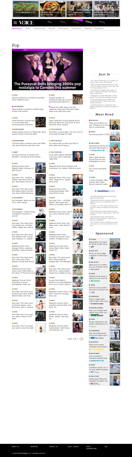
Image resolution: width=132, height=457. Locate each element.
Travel (93, 273)
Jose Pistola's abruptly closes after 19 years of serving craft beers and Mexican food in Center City (103, 91)
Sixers (93, 177)
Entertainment (18, 129)
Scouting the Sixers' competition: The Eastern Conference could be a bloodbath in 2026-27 (104, 106)
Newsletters (99, 28)
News (50, 21)
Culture (76, 22)
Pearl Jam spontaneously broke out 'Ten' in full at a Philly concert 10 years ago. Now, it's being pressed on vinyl (104, 86)
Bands (15, 152)
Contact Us (53, 446)
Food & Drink (76, 28)
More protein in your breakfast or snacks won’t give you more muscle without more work (104, 223)
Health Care (95, 376)
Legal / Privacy (73, 446)
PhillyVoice (26, 22)
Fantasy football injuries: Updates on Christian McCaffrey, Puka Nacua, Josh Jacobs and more (102, 101)
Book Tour (94, 251)
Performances (63, 28)
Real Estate (94, 262)
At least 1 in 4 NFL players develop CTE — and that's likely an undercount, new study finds (104, 207)
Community (95, 342)
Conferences (95, 331)
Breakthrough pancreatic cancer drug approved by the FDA (103, 197)
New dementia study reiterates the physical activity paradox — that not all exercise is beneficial (103, 218)
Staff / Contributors (91, 447)
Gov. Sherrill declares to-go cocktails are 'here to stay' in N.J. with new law (104, 81)
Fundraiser (95, 296)
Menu (15, 22)
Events (89, 22)
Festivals (51, 28)
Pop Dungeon (17, 198)
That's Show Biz (56, 129)
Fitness (28, 28)
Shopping (87, 28)
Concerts (19, 50)
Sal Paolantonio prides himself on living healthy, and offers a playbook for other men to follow (104, 212)
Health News (95, 143)
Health (62, 22)
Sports (102, 22)
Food (92, 166)
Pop (25, 50)
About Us (15, 446)
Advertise (34, 446)
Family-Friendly (39, 28)
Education (94, 120)
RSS (106, 446)
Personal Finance (97, 308)
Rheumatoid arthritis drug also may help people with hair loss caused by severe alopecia (104, 201)
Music (15, 95)
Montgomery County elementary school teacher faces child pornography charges (103, 96)
